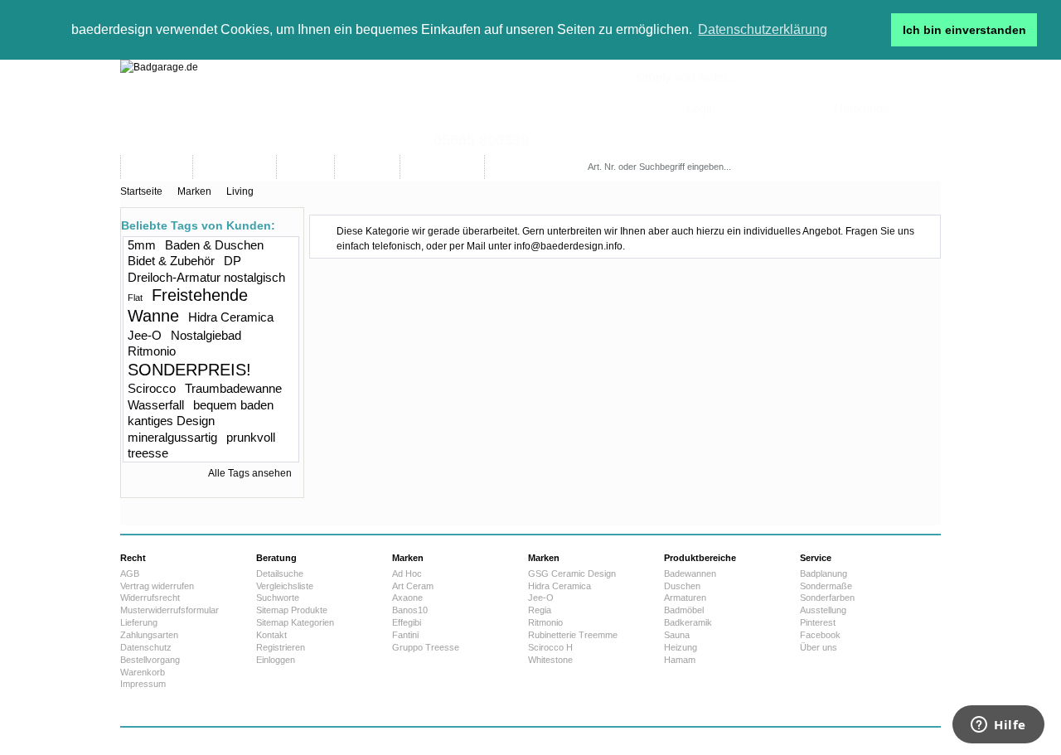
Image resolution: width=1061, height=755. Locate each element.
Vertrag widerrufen (157, 586)
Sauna (677, 635)
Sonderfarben (827, 598)
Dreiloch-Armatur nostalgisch (206, 277)
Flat (135, 297)
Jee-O (145, 335)
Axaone (407, 598)
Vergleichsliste (284, 586)
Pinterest (818, 622)
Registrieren (280, 647)
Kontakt (271, 635)
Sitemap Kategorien (295, 622)
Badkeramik (688, 622)
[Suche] (782, 167)
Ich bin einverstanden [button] (964, 29)
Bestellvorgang (150, 660)
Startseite (141, 191)
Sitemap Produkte (291, 610)
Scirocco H (550, 647)
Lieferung (138, 622)
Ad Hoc (407, 573)
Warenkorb (142, 672)
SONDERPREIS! (189, 370)
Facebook (820, 635)
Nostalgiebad (206, 335)
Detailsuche (279, 573)
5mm (142, 245)
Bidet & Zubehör (171, 261)
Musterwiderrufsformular (169, 610)
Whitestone (550, 660)
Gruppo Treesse (425, 647)
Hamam (679, 660)
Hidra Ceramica (231, 317)
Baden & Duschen (214, 245)
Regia (539, 610)
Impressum (143, 684)
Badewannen (690, 573)
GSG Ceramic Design (572, 573)
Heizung (680, 647)
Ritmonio (152, 351)
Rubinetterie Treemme (573, 635)
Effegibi (406, 622)
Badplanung (823, 573)
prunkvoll (250, 437)
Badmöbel (684, 610)
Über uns (818, 647)
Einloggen (275, 660)
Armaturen (685, 598)
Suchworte (277, 598)
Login (700, 108)
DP (232, 261)
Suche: (591, 150)
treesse (148, 453)
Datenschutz (146, 647)
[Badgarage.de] (530, 107)
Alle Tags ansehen (250, 473)
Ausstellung (823, 610)
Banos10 (410, 610)
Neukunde (861, 108)
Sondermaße (826, 586)
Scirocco (152, 388)
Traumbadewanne (233, 388)
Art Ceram (413, 586)
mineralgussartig (172, 437)
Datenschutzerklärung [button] (762, 29)
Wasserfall (156, 405)
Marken (194, 191)
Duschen (682, 586)
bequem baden (233, 405)
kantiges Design (171, 421)
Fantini (405, 635)
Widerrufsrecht (150, 598)
